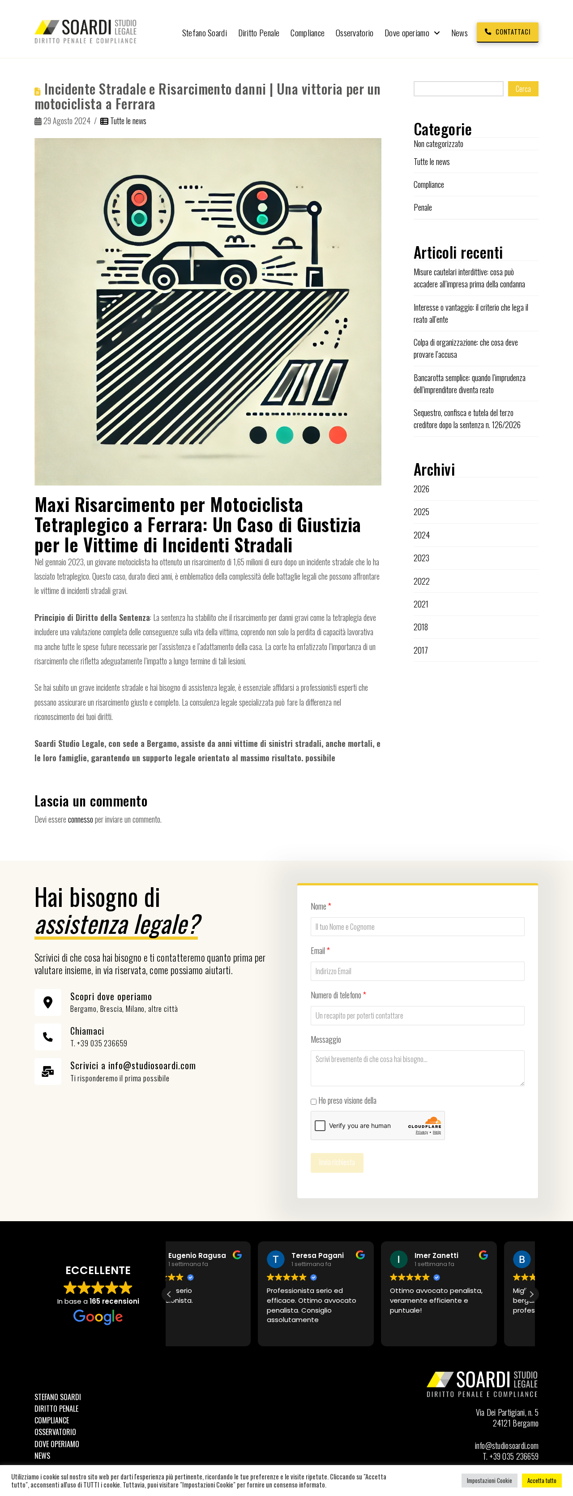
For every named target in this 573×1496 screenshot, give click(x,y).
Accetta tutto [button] (541, 1480)
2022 (422, 581)
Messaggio (326, 1039)
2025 (421, 511)
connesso (80, 819)
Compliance (429, 184)
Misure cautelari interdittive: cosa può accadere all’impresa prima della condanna (469, 278)
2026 (421, 488)
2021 (421, 604)
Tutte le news (127, 120)
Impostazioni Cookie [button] (489, 1480)
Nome (321, 906)
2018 (421, 627)
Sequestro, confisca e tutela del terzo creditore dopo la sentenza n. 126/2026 (467, 418)
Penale (423, 207)
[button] (531, 1294)
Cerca (523, 88)
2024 (422, 535)
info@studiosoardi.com (507, 1445)
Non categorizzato (438, 143)
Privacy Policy (397, 1100)
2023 (421, 558)
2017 (421, 650)
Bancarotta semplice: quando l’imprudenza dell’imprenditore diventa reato (470, 383)
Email (320, 950)
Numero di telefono (338, 995)
